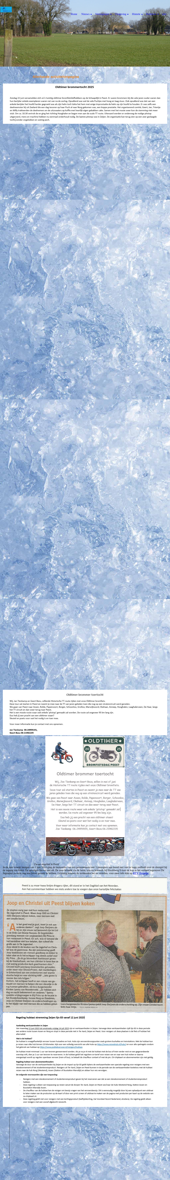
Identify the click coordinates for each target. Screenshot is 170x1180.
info (164, 14)
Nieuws (85, 14)
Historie (136, 14)
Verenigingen (102, 14)
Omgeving (120, 14)
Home (74, 14)
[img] (85, 33)
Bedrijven (151, 14)
